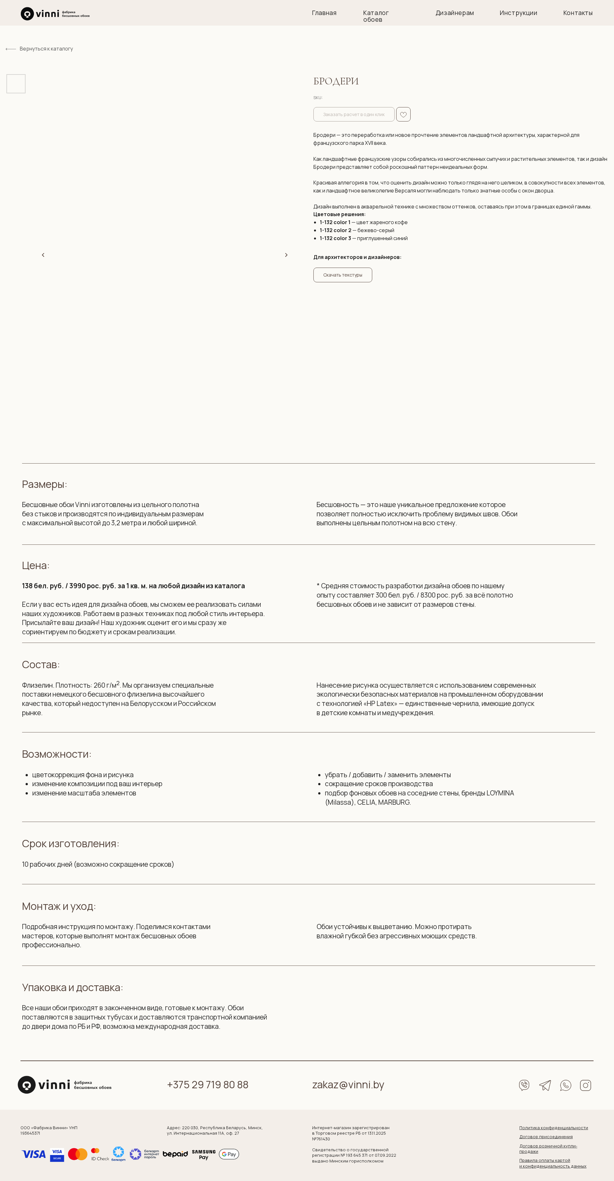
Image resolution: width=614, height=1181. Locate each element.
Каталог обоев (376, 16)
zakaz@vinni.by (348, 1084)
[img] (55, 13)
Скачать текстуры (342, 275)
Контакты (578, 13)
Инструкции (518, 13)
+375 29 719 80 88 (207, 1084)
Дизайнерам (455, 13)
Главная (324, 13)
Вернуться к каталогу (46, 48)
